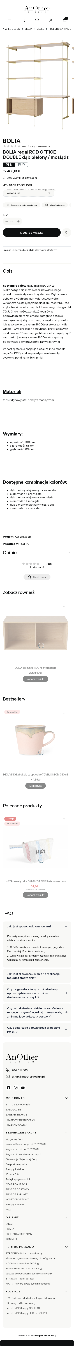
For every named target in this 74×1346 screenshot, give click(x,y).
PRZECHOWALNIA (16, 1124)
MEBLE (40, 29)
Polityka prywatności (18, 1179)
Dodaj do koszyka (31, 232)
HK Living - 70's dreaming (20, 1303)
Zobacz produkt (35, 679)
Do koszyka (35, 785)
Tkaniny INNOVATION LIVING (22, 1268)
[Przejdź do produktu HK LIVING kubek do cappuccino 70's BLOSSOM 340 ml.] (35, 739)
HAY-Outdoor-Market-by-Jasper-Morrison (30, 1298)
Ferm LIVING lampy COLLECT (23, 1308)
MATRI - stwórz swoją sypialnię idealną (28, 1283)
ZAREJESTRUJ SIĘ (16, 1114)
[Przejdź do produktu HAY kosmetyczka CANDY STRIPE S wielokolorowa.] (35, 846)
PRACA (10, 1229)
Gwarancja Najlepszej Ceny (22, 1159)
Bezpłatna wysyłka (16, 1164)
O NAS (9, 1224)
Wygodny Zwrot (15, 1139)
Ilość (5, 215)
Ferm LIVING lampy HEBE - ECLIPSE (27, 1313)
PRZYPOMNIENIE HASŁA (20, 1119)
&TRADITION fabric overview (23, 1253)
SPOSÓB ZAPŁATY (17, 1194)
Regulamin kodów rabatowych (23, 1154)
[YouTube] (23, 1088)
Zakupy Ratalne (15, 1169)
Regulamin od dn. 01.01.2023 (22, 1149)
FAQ (8, 1209)
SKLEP (28, 29)
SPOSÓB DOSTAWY (17, 1189)
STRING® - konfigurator (20, 1278)
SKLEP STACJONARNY (19, 1234)
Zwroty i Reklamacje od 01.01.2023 (26, 1144)
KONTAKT (11, 1239)
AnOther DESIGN (11, 29)
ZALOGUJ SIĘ (14, 1109)
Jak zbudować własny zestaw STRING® (29, 1273)
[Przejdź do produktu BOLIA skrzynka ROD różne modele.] (35, 633)
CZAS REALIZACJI (16, 1184)
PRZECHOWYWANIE (60, 29)
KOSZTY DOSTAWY (17, 1199)
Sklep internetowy (35, 1335)
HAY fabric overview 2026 (21, 1263)
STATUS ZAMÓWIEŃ (18, 1104)
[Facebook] (8, 1088)
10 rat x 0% (12, 1174)
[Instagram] (16, 1088)
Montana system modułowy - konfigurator (30, 1258)
